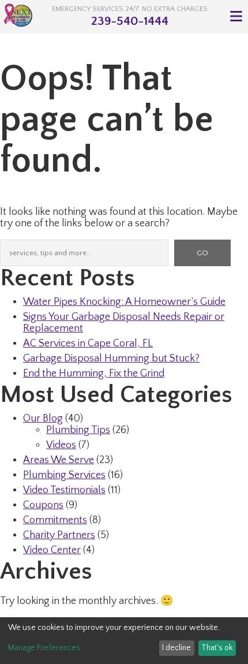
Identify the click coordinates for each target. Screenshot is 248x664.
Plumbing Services (64, 475)
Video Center (52, 550)
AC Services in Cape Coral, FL (88, 343)
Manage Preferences (44, 647)
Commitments (55, 520)
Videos (61, 445)
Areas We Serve (58, 460)
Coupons (43, 505)
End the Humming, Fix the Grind (93, 373)
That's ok (216, 647)
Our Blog (43, 418)
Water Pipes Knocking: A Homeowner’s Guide (124, 302)
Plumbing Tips (78, 430)
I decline (176, 647)
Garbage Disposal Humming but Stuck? (111, 358)
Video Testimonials (64, 490)
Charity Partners (59, 535)
